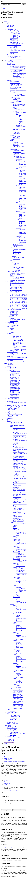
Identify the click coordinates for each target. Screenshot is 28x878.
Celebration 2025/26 (15, 716)
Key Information (8, 60)
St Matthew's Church (12, 729)
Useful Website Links (21, 602)
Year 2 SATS (19, 568)
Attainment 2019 (14, 314)
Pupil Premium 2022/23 (16, 290)
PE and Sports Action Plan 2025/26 (18, 294)
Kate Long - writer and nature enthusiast (18, 78)
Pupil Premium (10, 281)
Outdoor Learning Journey (16, 43)
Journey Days (10, 736)
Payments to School (12, 408)
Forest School (13, 32)
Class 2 (12, 329)
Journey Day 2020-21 (15, 737)
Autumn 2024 (16, 540)
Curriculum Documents (19, 95)
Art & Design (13, 149)
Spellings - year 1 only (18, 509)
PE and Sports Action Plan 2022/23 (18, 298)
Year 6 (20, 123)
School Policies (14, 335)
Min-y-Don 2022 (14, 38)
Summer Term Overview (19, 492)
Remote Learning (11, 64)
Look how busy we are (18, 447)
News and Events (8, 363)
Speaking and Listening (19, 129)
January (18, 160)
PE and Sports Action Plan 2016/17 (18, 307)
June (17, 202)
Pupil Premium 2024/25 (16, 287)
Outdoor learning (17, 485)
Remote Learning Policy (16, 350)
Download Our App (9, 742)
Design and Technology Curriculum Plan (19, 151)
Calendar (9, 366)
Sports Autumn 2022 (15, 387)
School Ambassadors (12, 712)
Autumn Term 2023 (18, 701)
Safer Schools (10, 318)
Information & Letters (18, 519)
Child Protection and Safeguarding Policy (18, 340)
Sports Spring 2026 (14, 373)
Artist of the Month (17, 156)
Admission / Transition (12, 323)
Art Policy (15, 246)
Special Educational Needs (13, 271)
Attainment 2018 (14, 315)
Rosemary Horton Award (16, 59)
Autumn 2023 (16, 559)
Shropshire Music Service (19, 73)
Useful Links (10, 418)
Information (16, 443)
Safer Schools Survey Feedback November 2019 (18, 320)
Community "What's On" (13, 398)
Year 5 (20, 122)
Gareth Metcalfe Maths (18, 74)
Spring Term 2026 (17, 694)
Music (11, 247)
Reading (15, 108)
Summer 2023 (16, 597)
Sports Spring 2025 (14, 377)
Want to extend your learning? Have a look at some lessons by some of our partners (17, 70)
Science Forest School (21, 573)
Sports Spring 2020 (14, 397)
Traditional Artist (22, 162)
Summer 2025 (16, 552)
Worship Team (10, 739)
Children (6, 419)
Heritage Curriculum (15, 83)
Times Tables (19, 630)
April (17, 185)
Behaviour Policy (17, 338)
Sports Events (10, 370)
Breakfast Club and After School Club (16, 405)
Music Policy (16, 253)
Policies (12, 53)
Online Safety (10, 356)
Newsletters (10, 364)
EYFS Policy (16, 92)
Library (8, 721)
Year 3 (20, 119)
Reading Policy (20, 109)
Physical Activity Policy (19, 257)
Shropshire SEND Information (17, 280)
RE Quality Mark (17, 101)
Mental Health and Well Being (14, 45)
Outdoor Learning (11, 29)
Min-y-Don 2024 (14, 39)
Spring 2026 (16, 35)
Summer (15, 528)
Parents (5, 399)
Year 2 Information (20, 566)
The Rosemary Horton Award (14, 56)
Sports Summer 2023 (15, 384)
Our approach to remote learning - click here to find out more (18, 66)
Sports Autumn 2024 (15, 378)
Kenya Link (13, 735)
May (17, 194)
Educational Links (11, 722)
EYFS (11, 91)
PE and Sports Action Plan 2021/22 (18, 299)
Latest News (10, 368)
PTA (8, 412)
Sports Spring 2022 (14, 390)
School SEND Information (16, 274)
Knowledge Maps (20, 570)
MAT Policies (10, 62)
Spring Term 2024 (17, 702)
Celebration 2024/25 (15, 715)
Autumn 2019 (13, 718)
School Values (7, 725)
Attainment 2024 (14, 311)
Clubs (8, 709)
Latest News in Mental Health (17, 50)
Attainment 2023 (14, 312)
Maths (11, 131)
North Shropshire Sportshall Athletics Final (14, 761)
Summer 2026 (16, 36)
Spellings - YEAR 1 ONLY (20, 501)
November (18, 228)
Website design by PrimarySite (11, 790)
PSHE (11, 140)
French (11, 260)
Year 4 (20, 121)
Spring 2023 (16, 585)
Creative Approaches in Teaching (18, 90)
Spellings (18, 581)
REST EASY (13, 47)
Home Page (3, 8)
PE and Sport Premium (12, 292)
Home (5, 21)
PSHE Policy (16, 142)
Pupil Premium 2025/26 (16, 285)
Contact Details (10, 25)
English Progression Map (19, 104)
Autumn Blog (16, 33)
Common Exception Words (19, 523)
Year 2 (20, 118)
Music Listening (17, 254)
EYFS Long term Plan (18, 94)
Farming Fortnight (14, 81)
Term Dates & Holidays (13, 367)
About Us (6, 22)
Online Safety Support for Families (18, 357)
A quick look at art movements (20, 158)
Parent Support (13, 46)
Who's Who (10, 26)
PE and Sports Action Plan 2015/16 (18, 308)
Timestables (19, 612)
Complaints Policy (17, 342)
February (18, 169)
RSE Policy (16, 145)
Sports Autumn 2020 (15, 395)
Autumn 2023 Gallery (21, 560)
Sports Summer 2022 (15, 388)
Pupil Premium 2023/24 (16, 288)
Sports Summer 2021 (15, 392)
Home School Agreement (19, 349)
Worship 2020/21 (14, 732)
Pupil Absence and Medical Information (16, 404)
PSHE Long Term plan (18, 143)
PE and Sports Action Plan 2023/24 (18, 297)
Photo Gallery (19, 553)
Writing (15, 111)
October (18, 219)
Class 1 (12, 328)
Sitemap (6, 780)
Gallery (18, 530)
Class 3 (12, 330)
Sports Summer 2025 (15, 376)
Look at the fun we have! (16, 422)
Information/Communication (20, 499)
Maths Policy (16, 133)
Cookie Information (8, 781)
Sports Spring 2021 (14, 394)
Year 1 (20, 116)
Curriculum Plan (17, 98)
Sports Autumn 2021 (15, 391)
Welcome (9, 23)
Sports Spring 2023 (14, 385)
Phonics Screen (20, 532)
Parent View (10, 411)
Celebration (16, 474)
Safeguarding (10, 316)
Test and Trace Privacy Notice (17, 361)
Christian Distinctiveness (13, 730)
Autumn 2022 (16, 577)
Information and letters (18, 436)
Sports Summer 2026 (15, 371)
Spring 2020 (13, 719)
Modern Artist (22, 164)
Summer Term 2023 (18, 708)
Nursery (9, 421)
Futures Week (13, 88)
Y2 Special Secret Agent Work (22, 590)
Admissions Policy (14, 325)
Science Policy (16, 138)
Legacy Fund (13, 57)
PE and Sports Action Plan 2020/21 (18, 301)
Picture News (16, 76)
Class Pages (10, 423)
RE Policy (15, 100)
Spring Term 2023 (17, 706)
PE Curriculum (16, 259)
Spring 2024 (16, 563)
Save (14, 876)
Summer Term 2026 (18, 695)
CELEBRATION (20, 561)
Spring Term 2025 (17, 698)
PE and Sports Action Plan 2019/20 (18, 302)
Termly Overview (17, 502)
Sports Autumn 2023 (15, 383)
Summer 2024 (16, 567)
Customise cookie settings (19, 809)
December (18, 236)
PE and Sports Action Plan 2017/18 (18, 305)
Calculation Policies (15, 85)
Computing (12, 139)
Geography (12, 261)
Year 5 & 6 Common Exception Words (18, 690)
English (12, 102)
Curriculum (9, 80)
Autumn (15, 525)
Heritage (9, 54)
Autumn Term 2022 (18, 705)
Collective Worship (11, 726)
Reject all (3, 809)
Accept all (9, 809)
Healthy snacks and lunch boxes (18, 402)
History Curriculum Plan (19, 267)
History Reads (16, 270)
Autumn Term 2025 (18, 692)
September (18, 211)
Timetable (18, 608)
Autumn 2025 (16, 529)
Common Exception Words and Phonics (21, 549)
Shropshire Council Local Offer (18, 273)
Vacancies (9, 28)
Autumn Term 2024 (18, 697)
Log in (5, 743)
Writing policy (19, 125)
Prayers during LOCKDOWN (17, 733)
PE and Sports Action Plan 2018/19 (18, 304)
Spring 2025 (16, 546)
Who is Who (13, 49)
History (12, 266)
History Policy (16, 269)
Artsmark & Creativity (12, 352)
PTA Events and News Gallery (14, 414)
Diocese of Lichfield (12, 728)
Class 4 (12, 332)
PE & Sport (13, 256)
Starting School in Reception (14, 407)
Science (12, 135)
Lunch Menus (10, 401)
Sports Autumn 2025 (15, 374)
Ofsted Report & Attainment (14, 309)
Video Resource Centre (12, 415)
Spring (14, 526)
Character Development (16, 84)
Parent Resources (14, 52)
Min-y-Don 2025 (14, 40)
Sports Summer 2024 (15, 380)
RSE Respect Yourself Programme (18, 147)
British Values (10, 326)
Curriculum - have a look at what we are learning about (20, 434)
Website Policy (7, 783)
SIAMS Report (10, 322)
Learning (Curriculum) (18, 452)
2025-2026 (12, 711)
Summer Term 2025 (18, 699)
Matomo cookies (9, 847)
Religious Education (15, 97)
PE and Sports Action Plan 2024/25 (18, 295)
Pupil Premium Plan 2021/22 (17, 291)
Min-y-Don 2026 (14, 42)
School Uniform (11, 409)
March (17, 177)
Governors (9, 63)
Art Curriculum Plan (18, 245)
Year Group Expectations (16, 87)
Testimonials (10, 416)
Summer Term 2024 (18, 704)
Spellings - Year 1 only (18, 521)
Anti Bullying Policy (18, 336)
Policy (14, 264)
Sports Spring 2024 (14, 381)
